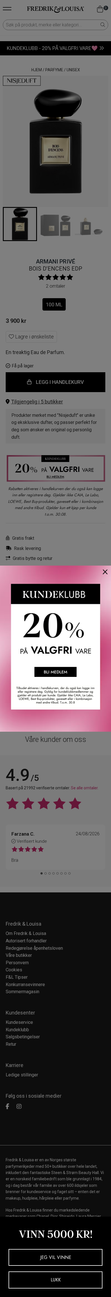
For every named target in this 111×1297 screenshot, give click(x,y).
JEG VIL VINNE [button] (55, 1257)
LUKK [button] (56, 1280)
